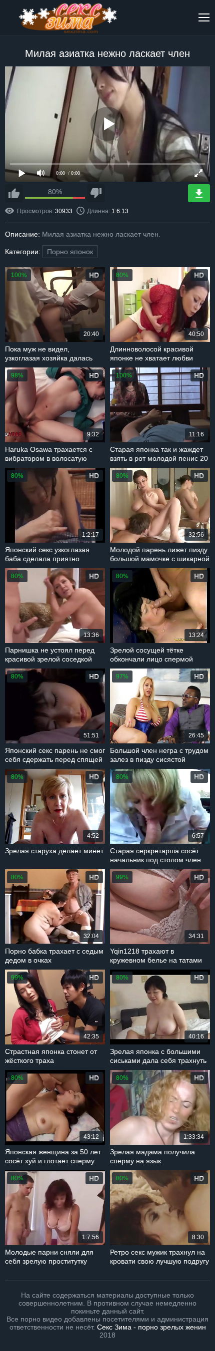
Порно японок (70, 252)
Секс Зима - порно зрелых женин (151, 1327)
